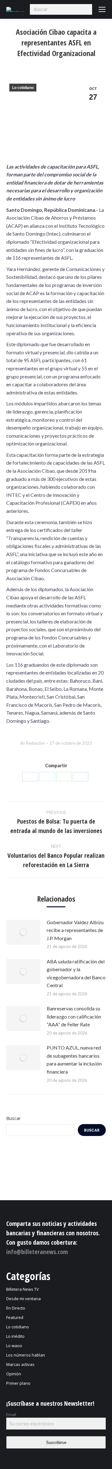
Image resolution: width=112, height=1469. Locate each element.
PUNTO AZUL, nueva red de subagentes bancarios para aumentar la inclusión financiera (74, 1059)
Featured (14, 1317)
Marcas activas (20, 1364)
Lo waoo (14, 1345)
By (33, 743)
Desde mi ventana (23, 1298)
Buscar (13, 1118)
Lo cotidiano (23, 88)
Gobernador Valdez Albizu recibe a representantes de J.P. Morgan (75, 930)
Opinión (13, 1374)
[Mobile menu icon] (102, 9)
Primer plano (18, 1383)
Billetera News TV (22, 1289)
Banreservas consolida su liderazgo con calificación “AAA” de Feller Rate (74, 1016)
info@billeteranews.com (37, 1252)
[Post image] (23, 932)
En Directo (15, 1308)
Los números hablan (25, 1355)
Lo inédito (15, 1336)
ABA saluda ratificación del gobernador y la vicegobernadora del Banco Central (76, 973)
